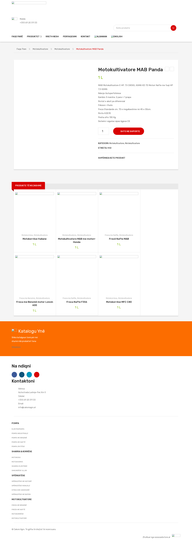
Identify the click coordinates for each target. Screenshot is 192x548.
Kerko (173, 28)
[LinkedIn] (146, 158)
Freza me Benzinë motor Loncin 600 (34, 303)
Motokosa (16, 457)
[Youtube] (36, 374)
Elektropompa (18, 429)
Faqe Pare (21, 49)
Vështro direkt (41, 211)
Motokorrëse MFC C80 (119, 301)
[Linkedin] (29, 374)
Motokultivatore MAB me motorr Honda (76, 240)
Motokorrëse (27, 235)
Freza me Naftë (111, 235)
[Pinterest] (137, 158)
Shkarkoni (16, 347)
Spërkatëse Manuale (21, 486)
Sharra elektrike (19, 466)
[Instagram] (21, 374)
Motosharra (17, 462)
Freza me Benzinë (27, 298)
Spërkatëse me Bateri (21, 494)
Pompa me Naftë (18, 442)
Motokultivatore (40, 49)
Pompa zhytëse (18, 446)
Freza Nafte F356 (76, 301)
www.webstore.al (162, 537)
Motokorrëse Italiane (35, 238)
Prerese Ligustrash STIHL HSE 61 (172, 69)
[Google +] (142, 158)
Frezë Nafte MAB (119, 238)
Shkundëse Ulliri (19, 470)
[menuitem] (17, 36)
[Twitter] (133, 158)
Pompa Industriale (20, 433)
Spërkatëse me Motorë (22, 481)
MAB (109, 148)
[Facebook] (129, 158)
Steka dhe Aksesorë (21, 490)
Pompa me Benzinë (19, 438)
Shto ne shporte (130, 131)
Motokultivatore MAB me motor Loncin (167, 69)
